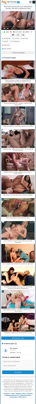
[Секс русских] (10, 2)
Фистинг (25, 38)
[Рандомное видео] (30, 2)
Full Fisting (7, 48)
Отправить (18, 372)
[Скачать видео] (18, 34)
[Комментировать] (13, 34)
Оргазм (5, 41)
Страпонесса (15, 41)
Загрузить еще (19, 338)
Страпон (16, 38)
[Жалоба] (23, 34)
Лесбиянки (7, 38)
